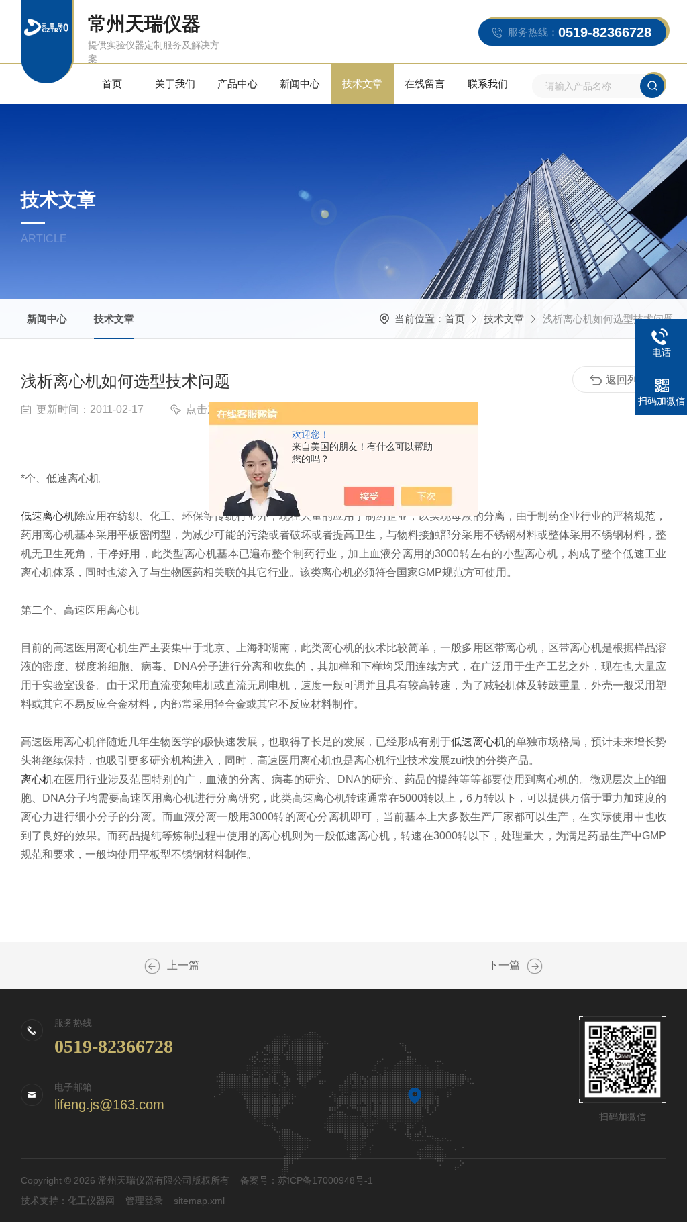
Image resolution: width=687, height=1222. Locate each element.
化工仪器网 (91, 1200)
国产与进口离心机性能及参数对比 (152, 966)
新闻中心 (300, 83)
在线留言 (425, 83)
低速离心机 (47, 516)
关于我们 (175, 83)
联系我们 (488, 83)
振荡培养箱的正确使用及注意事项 (535, 966)
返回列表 (627, 379)
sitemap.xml (199, 1200)
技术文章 (362, 83)
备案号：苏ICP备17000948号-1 (306, 1180)
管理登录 (144, 1200)
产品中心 (237, 83)
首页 (112, 83)
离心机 (37, 779)
